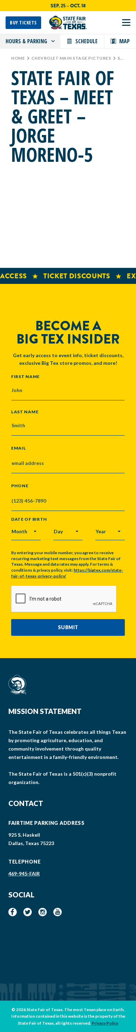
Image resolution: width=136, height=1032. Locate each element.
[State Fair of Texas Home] (68, 22)
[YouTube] (57, 912)
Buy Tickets (23, 22)
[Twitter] (27, 912)
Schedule (86, 41)
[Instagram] (42, 912)
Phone (20, 486)
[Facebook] (12, 912)
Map (124, 41)
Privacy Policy (105, 1023)
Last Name (24, 411)
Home (18, 58)
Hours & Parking (26, 41)
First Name (25, 376)
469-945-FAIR (24, 873)
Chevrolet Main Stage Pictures (71, 58)
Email (18, 448)
